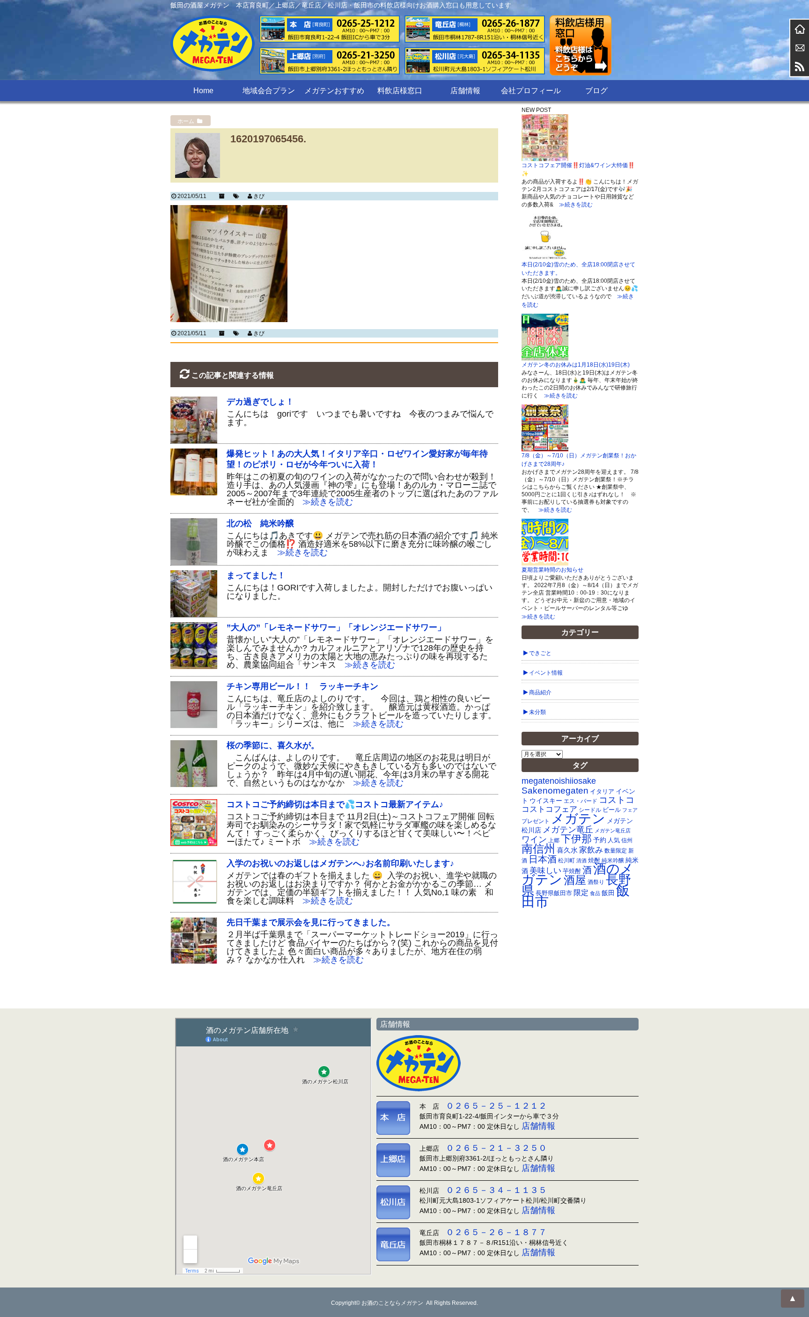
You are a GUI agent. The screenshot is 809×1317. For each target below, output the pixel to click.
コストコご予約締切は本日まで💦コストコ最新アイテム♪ (335, 804)
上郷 (553, 840)
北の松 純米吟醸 (260, 523)
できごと (540, 653)
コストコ (616, 800)
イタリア (602, 791)
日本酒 (543, 859)
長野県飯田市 (554, 893)
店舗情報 (465, 91)
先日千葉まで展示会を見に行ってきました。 (311, 922)
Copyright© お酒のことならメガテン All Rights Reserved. (404, 1303)
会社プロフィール (531, 91)
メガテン (578, 818)
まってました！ (256, 575)
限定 (581, 893)
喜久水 (567, 850)
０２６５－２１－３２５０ (496, 1148)
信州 (626, 840)
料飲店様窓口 (399, 91)
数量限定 (615, 850)
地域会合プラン (269, 91)
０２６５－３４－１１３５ (496, 1190)
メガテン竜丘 (568, 829)
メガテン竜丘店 (613, 830)
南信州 (538, 848)
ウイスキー (546, 800)
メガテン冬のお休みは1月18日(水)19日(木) (576, 364)
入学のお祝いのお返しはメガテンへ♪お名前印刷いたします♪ (340, 863)
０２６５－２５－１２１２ (496, 1106)
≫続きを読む (323, 502)
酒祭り (596, 882)
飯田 (608, 893)
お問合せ (799, 47)
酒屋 (575, 880)
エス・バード (580, 801)
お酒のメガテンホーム (799, 29)
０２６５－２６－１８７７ (496, 1232)
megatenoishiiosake (559, 781)
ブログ (596, 91)
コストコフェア (549, 809)
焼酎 (594, 860)
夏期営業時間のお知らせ (552, 570)
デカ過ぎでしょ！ (260, 401)
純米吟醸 (613, 860)
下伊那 (576, 839)
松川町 (566, 860)
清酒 (581, 860)
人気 (614, 840)
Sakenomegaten (555, 790)
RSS (799, 66)
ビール (612, 809)
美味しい (545, 870)
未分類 (537, 712)
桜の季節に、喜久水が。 (273, 745)
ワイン (534, 839)
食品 (595, 893)
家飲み (591, 850)
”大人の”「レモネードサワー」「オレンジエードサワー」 (336, 627)
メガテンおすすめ (334, 91)
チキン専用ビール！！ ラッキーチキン (302, 686)
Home (203, 91)
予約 (599, 840)
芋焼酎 (572, 871)
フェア (630, 810)
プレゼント (536, 821)
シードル (590, 810)
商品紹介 (540, 692)
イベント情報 (546, 673)
